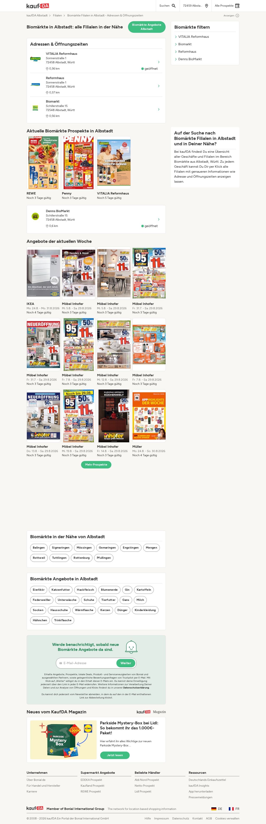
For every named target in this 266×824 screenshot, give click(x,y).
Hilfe (148, 818)
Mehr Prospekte (96, 464)
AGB (209, 818)
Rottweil (39, 558)
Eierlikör (38, 590)
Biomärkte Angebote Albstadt (146, 27)
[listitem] (43, 168)
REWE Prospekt (91, 791)
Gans (125, 600)
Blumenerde (109, 590)
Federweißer (42, 600)
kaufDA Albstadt (37, 15)
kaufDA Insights (199, 785)
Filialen (57, 15)
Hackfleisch (85, 590)
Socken (38, 610)
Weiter (126, 663)
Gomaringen (107, 547)
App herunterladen (201, 791)
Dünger (122, 610)
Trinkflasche (62, 620)
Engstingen (131, 547)
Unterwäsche (67, 600)
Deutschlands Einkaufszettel (207, 780)
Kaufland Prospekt (92, 785)
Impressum (161, 818)
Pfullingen (104, 558)
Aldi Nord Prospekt (147, 780)
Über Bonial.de (36, 780)
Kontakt (197, 818)
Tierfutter (108, 600)
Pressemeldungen (200, 797)
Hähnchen (40, 620)
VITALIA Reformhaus (193, 37)
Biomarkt (185, 44)
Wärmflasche (84, 610)
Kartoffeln (144, 590)
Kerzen (105, 610)
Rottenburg (82, 558)
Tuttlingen (59, 558)
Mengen (151, 547)
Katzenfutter (61, 590)
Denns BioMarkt (190, 59)
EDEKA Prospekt (91, 780)
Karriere (32, 791)
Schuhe (89, 600)
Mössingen (84, 547)
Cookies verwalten (227, 818)
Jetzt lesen (115, 755)
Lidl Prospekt (143, 791)
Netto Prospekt (145, 785)
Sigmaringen (61, 547)
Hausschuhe (59, 610)
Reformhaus (187, 52)
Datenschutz (180, 818)
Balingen (39, 547)
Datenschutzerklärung (136, 687)
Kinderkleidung (145, 610)
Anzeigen (229, 15)
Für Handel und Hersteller (43, 785)
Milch (140, 600)
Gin (127, 590)
